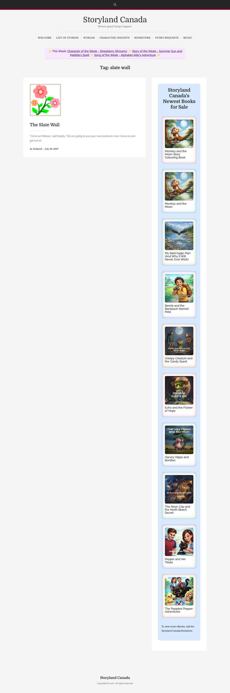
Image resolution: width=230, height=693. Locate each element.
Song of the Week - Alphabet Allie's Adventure (125, 55)
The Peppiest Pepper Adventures (179, 610)
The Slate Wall (45, 124)
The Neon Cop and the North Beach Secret (177, 510)
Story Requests (167, 37)
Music (187, 37)
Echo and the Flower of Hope (179, 409)
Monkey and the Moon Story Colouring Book (176, 154)
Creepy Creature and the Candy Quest (178, 360)
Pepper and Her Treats (175, 560)
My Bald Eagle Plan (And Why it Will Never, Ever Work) (178, 256)
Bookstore (142, 37)
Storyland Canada (115, 20)
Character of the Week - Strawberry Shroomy (97, 51)
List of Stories (67, 37)
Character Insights (115, 37)
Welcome (44, 37)
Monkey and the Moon (176, 205)
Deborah (37, 149)
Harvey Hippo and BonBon (177, 458)
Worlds (89, 37)
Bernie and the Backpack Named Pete (177, 309)
